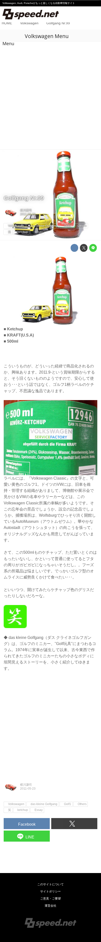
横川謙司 (26, 210)
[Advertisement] (50, 96)
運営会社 (50, 905)
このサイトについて (50, 884)
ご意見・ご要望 (50, 898)
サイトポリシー (50, 891)
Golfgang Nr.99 (24, 198)
